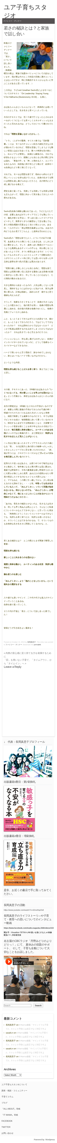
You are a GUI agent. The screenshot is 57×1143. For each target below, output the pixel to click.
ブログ (4, 1103)
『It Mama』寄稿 (10, 1115)
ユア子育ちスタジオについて (14, 1084)
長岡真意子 (31, 642)
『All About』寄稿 (11, 1109)
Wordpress (50, 1140)
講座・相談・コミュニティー (14, 1090)
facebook (7, 1121)
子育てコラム (7, 1097)
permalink (37, 645)
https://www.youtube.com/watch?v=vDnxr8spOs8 (24, 910)
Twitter (6, 1127)
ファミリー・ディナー (12, 21)
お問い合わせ (7, 1133)
